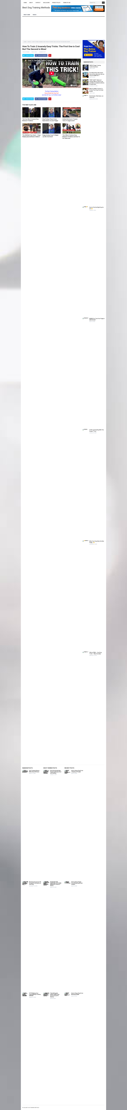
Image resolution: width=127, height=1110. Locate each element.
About (31, 2)
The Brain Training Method (51, 91)
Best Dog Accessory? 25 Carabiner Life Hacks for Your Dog (35, 883)
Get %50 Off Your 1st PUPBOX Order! (51, 95)
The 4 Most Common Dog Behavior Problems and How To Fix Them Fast (71, 136)
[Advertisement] (63, 27)
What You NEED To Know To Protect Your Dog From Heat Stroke (96, 90)
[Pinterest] (49, 55)
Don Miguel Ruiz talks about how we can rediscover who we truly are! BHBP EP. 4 (96, 74)
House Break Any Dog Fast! (52, 93)
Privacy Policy (56, 2)
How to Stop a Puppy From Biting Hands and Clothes (76, 883)
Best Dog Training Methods (36, 7)
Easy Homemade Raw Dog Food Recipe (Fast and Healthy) (55, 772)
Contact (37, 2)
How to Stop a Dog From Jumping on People (77, 771)
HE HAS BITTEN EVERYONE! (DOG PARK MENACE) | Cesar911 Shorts (55, 883)
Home (25, 2)
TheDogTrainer (25, 51)
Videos (34, 14)
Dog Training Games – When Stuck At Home (34, 771)
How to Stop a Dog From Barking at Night (77, 994)
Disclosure (46, 2)
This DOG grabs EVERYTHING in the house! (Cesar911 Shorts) (54, 995)
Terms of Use (66, 2)
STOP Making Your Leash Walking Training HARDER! (35, 994)
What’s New (27, 14)
